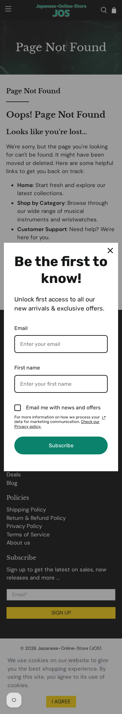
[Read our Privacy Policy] (104, 418)
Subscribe (61, 445)
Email (21, 328)
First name (27, 368)
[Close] (110, 250)
